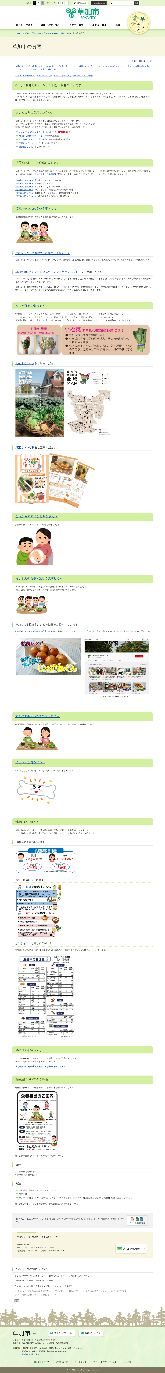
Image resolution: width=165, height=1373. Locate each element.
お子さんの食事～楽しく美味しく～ (39, 578)
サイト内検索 (112, 3)
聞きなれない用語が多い (40, 1291)
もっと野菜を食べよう (83, 66)
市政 (117, 25)
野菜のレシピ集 (26, 147)
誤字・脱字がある (118, 1291)
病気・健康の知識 (63, 33)
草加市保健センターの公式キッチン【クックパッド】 (48, 271)
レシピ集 (50, 66)
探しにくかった (50, 1295)
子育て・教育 (76, 25)
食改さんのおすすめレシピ (30, 136)
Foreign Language (99, 3)
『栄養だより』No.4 (24, 190)
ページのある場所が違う (28, 1295)
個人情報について (41, 1362)
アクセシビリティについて (105, 1362)
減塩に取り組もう (44, 76)
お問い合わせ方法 (92, 1333)
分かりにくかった (45, 1280)
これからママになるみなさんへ (108, 66)
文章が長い (60, 1291)
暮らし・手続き (24, 25)
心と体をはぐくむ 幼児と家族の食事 (35, 139)
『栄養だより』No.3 (24, 187)
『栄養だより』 (64, 66)
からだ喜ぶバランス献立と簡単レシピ (35, 132)
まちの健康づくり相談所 (45, 174)
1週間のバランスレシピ (29, 143)
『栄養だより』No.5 (24, 193)
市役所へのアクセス (63, 1333)
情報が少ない (75, 1291)
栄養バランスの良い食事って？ (28, 66)
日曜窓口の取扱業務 (30, 1354)
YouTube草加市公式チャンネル (42, 631)
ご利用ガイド (62, 1362)
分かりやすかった (25, 1280)
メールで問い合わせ (133, 1249)
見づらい (21, 1291)
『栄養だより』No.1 (24, 180)
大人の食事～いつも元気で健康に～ (40, 69)
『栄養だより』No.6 (24, 196)
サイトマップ (80, 1362)
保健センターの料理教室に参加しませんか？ (42, 253)
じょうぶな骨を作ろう (25, 76)
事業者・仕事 (99, 25)
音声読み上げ (81, 3)
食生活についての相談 (83, 76)
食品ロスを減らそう (62, 76)
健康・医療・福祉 (50, 25)
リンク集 (127, 1362)
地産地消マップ (24, 363)
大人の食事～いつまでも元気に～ (37, 716)
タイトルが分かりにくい (96, 1291)
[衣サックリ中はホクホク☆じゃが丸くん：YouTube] (48, 657)
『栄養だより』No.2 (24, 183)
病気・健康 (48, 33)
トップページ (18, 33)
